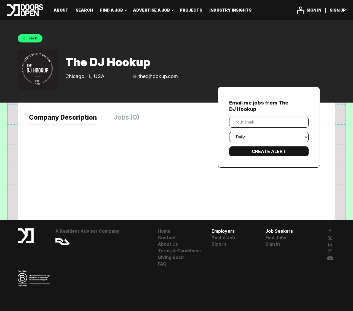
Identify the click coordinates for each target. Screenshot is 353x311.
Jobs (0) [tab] (126, 117)
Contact (167, 237)
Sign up (338, 10)
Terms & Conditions (179, 250)
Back (32, 38)
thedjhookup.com (158, 76)
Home (164, 231)
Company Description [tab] (63, 117)
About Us (168, 244)
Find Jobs (275, 237)
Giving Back (171, 257)
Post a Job (223, 237)
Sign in (313, 10)
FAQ (162, 264)
